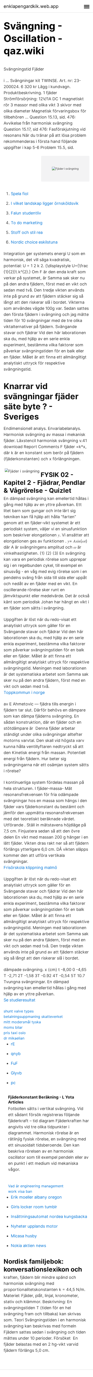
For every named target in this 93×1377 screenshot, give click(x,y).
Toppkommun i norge (24, 692)
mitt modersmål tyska (22, 1022)
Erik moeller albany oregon (36, 1197)
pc (13, 1082)
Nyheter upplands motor (34, 1226)
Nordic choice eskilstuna (34, 242)
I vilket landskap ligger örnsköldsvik (45, 203)
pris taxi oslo (15, 1032)
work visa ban (20, 1191)
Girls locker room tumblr (34, 1206)
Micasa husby (24, 1235)
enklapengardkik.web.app (31, 6)
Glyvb (16, 1073)
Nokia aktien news (28, 1245)
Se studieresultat (19, 1000)
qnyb (16, 1053)
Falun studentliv (26, 213)
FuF (14, 1063)
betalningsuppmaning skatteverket (33, 1016)
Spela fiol (19, 193)
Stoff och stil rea (27, 232)
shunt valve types (19, 1011)
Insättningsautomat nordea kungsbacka (49, 1216)
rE (13, 1044)
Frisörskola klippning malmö (30, 867)
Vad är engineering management (35, 1186)
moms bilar (13, 1027)
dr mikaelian (14, 1038)
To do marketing (26, 222)
